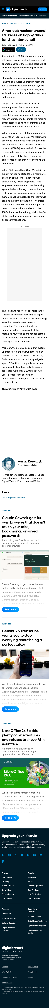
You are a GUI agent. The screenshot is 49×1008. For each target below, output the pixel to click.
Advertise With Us (9, 918)
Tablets (31, 873)
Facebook (3, 855)
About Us (5, 909)
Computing (7, 877)
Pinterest (34, 855)
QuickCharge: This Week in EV (13, 497)
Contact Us (6, 913)
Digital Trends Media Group (14, 991)
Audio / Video (8, 885)
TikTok (28, 855)
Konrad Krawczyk (10, 45)
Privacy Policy (33, 966)
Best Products (33, 890)
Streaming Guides (35, 885)
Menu (3, 9)
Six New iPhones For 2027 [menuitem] (28, 16)
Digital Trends (13, 12)
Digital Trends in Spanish (37, 925)
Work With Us (7, 972)
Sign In (42, 9)
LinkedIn (41, 855)
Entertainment (8, 894)
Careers (5, 966)
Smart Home (7, 890)
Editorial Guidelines (9, 923)
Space (30, 881)
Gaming (5, 881)
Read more (10, 609)
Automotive (7, 898)
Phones (5, 873)
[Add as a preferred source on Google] (8, 49)
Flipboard (3, 861)
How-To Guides (34, 894)
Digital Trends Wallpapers (37, 921)
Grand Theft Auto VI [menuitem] (9, 16)
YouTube (22, 855)
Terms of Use (7, 982)
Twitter (16, 855)
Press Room (32, 972)
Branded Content (34, 916)
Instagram (9, 855)
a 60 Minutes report (26, 56)
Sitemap (31, 977)
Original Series (34, 898)
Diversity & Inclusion (9, 977)
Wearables (32, 877)
